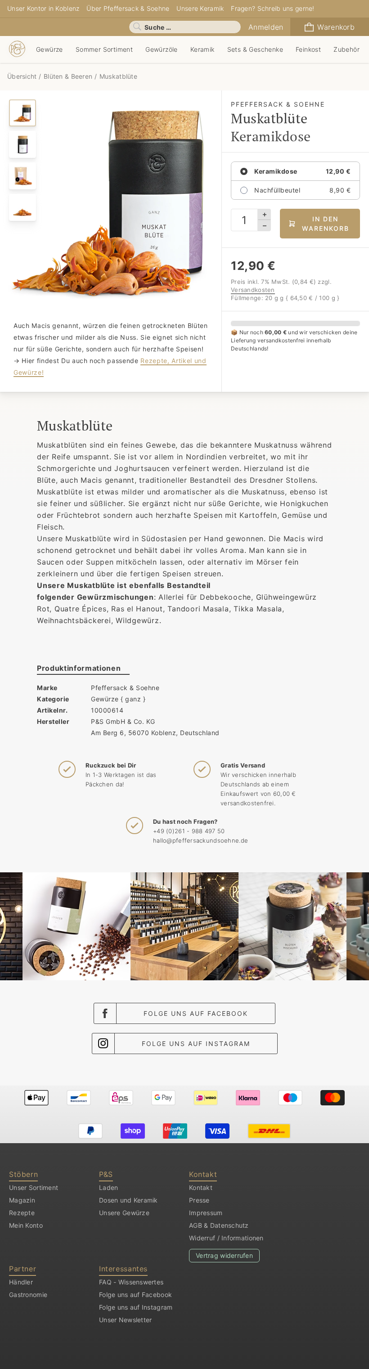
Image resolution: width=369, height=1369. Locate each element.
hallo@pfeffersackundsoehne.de (200, 840)
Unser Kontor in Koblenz (43, 8)
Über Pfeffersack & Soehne (127, 8)
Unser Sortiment (33, 1187)
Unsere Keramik (200, 8)
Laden (108, 1187)
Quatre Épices (80, 608)
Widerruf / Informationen (226, 1238)
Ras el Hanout (137, 608)
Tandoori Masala (198, 608)
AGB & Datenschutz (219, 1225)
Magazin (22, 1200)
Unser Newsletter (125, 1320)
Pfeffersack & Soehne (125, 687)
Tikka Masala (258, 608)
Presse (199, 1200)
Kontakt (200, 1187)
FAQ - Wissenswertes (131, 1282)
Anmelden (265, 26)
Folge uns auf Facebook (196, 1013)
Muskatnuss (263, 491)
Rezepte (22, 1212)
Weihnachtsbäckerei (74, 620)
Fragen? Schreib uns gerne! (272, 8)
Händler (21, 1282)
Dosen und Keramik (128, 1200)
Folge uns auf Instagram (196, 1043)
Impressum (206, 1212)
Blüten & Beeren (68, 76)
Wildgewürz (137, 620)
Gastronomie (28, 1294)
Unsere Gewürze (124, 1212)
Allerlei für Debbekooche (204, 596)
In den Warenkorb (325, 223)
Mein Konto (26, 1225)
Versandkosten (253, 289)
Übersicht (23, 76)
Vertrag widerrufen (224, 1255)
